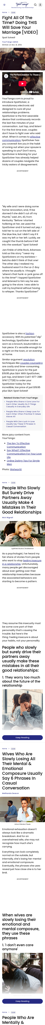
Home (4, 12)
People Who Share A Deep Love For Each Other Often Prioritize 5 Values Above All (23, 414)
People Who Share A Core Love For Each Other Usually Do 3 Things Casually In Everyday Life (23, 404)
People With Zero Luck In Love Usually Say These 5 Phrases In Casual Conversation (20, 424)
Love (13, 12)
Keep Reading (22, 737)
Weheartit (16, 469)
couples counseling (31, 363)
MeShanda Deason (10, 793)
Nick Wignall (7, 517)
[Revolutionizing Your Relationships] (22, 4)
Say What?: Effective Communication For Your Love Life (24, 454)
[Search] (35, 4)
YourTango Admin (10, 42)
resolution (29, 359)
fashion (30, 333)
